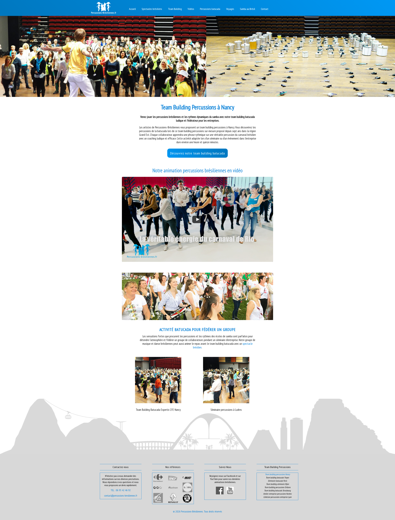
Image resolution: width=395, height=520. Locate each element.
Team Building (175, 9)
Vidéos (191, 9)
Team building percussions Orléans (277, 487)
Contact (264, 9)
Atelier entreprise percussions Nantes (277, 493)
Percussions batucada (210, 9)
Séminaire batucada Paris (277, 480)
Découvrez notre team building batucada (197, 153)
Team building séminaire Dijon (277, 484)
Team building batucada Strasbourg (277, 490)
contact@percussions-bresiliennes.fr (120, 495)
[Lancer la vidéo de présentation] (197, 219)
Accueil (132, 9)
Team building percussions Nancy (277, 474)
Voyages (230, 9)
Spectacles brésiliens (152, 9)
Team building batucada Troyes (277, 477)
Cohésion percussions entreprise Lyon (277, 497)
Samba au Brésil (247, 9)
